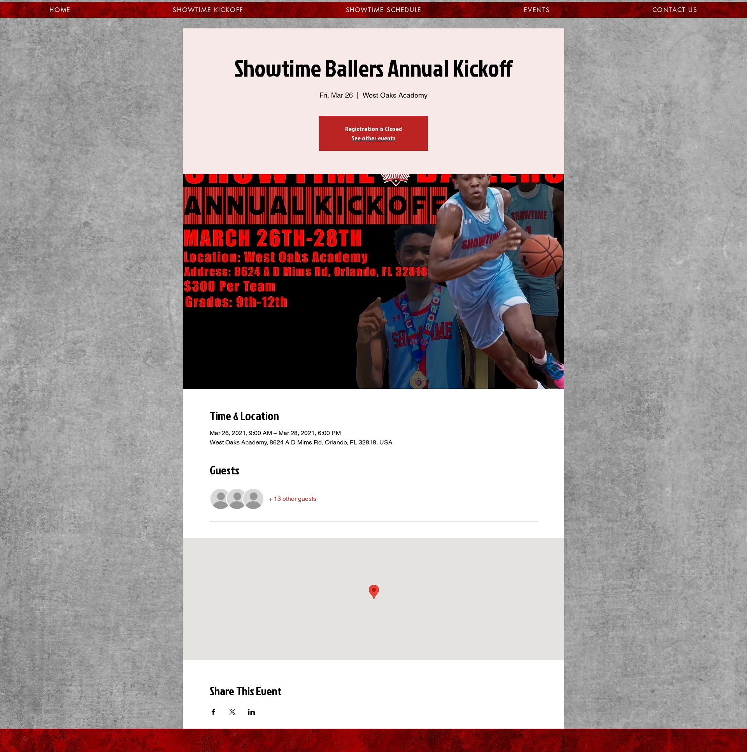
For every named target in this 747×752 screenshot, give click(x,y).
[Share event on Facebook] (213, 712)
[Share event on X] (232, 712)
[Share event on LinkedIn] (251, 712)
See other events (374, 138)
